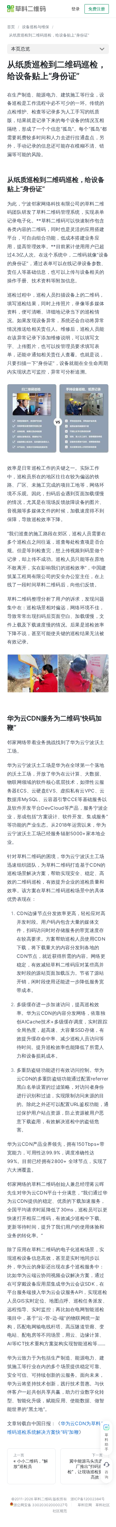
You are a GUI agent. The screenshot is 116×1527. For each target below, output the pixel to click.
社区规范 (60, 1511)
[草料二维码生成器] (26, 8)
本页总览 (20, 49)
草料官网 (85, 1505)
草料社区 (102, 1505)
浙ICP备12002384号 (87, 1499)
